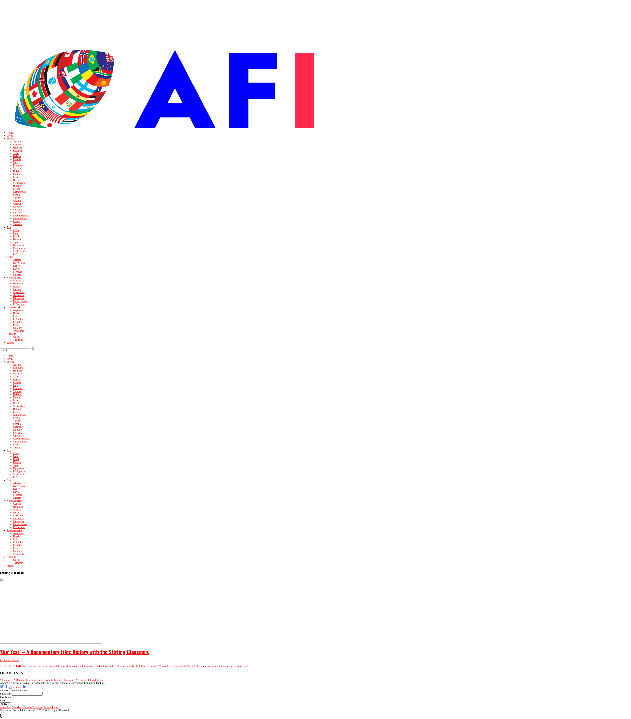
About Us (5, 707)
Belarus (17, 156)
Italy (15, 162)
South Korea (19, 251)
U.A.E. (17, 254)
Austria (17, 141)
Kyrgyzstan (19, 245)
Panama (17, 289)
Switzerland (19, 183)
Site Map (16, 707)
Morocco (18, 271)
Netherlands (19, 191)
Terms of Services (32, 707)
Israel (16, 236)
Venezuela (18, 330)
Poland (16, 221)
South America (14, 307)
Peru (15, 325)
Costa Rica (18, 292)
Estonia (17, 159)
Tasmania (18, 339)
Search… (11, 342)
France (16, 188)
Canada (17, 280)
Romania (18, 165)
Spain (16, 153)
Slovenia (17, 224)
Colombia (18, 319)
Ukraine (17, 212)
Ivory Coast (19, 262)
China (16, 230)
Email (3, 700)
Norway (17, 206)
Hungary (17, 147)
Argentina (18, 310)
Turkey (17, 197)
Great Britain (20, 218)
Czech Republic (21, 215)
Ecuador (17, 322)
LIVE (10, 135)
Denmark (18, 144)
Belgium (17, 171)
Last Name (5, 697)
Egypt (16, 268)
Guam (16, 336)
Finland (17, 174)
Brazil (16, 313)
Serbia (16, 194)
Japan (16, 242)
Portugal (17, 150)
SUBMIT (5, 704)
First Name (6, 693)
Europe (10, 138)
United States (20, 301)
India (15, 233)
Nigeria (17, 274)
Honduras (18, 283)
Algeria (17, 259)
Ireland (16, 177)
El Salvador (19, 304)
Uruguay (17, 327)
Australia (11, 333)
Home (10, 132)
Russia (16, 180)
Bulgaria (17, 186)
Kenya (16, 265)
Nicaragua (18, 298)
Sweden (17, 168)
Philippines (19, 248)
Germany (18, 203)
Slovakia (17, 209)
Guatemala (18, 295)
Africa (10, 256)
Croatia (17, 200)
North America (14, 277)
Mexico (17, 286)
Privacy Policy (51, 707)
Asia (9, 227)
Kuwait (17, 239)
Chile (16, 316)
